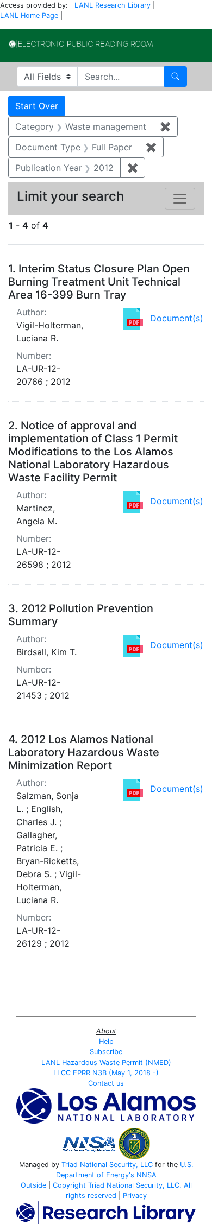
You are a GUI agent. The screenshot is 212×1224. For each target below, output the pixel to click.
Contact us (106, 1083)
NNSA (146, 1175)
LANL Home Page (29, 15)
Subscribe (106, 1052)
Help (106, 1041)
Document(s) (176, 318)
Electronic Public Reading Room (81, 44)
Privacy (135, 1195)
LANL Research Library (112, 5)
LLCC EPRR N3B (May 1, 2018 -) (106, 1073)
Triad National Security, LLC (107, 1164)
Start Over (36, 105)
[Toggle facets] (180, 199)
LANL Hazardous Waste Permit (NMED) (106, 1062)
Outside (33, 1185)
